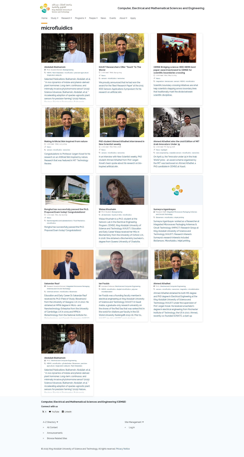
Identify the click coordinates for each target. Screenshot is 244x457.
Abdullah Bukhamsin (54, 67)
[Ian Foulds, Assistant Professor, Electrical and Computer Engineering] (122, 264)
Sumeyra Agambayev (165, 209)
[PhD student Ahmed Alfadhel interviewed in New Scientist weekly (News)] (122, 122)
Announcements (55, 433)
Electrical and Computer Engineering (127, 286)
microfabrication (193, 289)
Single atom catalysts (54, 75)
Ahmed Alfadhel (162, 283)
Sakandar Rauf (51, 283)
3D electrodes (106, 215)
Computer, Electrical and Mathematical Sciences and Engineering (161, 8)
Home (44, 18)
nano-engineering (162, 153)
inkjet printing (179, 217)
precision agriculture (81, 73)
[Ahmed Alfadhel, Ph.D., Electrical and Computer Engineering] (176, 264)
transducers (169, 81)
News (103, 18)
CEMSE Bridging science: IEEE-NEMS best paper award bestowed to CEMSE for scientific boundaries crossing (175, 70)
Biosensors (160, 217)
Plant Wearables (58, 73)
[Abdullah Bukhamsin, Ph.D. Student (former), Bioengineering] (67, 48)
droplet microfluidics (124, 289)
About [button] (122, 18)
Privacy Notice (123, 449)
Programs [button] (79, 18)
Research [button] (65, 18)
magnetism (160, 81)
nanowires (121, 78)
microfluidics (68, 73)
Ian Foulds (104, 283)
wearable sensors (175, 153)
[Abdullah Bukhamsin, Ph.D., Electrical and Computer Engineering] (67, 338)
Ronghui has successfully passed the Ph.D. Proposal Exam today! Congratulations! (64, 228)
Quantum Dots (117, 215)
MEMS (49, 73)
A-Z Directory (49, 422)
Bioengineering (68, 70)
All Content (52, 427)
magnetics (183, 289)
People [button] (92, 18)
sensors (104, 78)
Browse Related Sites (57, 438)
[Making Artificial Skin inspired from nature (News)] (67, 122)
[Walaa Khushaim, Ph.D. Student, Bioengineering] (122, 190)
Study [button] (53, 18)
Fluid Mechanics (79, 221)
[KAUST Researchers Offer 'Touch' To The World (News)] (122, 48)
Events (113, 18)
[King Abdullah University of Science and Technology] (56, 8)
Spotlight (164, 150)
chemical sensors (53, 292)
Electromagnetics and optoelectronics (60, 221)
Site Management (133, 422)
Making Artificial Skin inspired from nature (66, 141)
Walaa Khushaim (107, 209)
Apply (133, 18)
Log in (132, 427)
